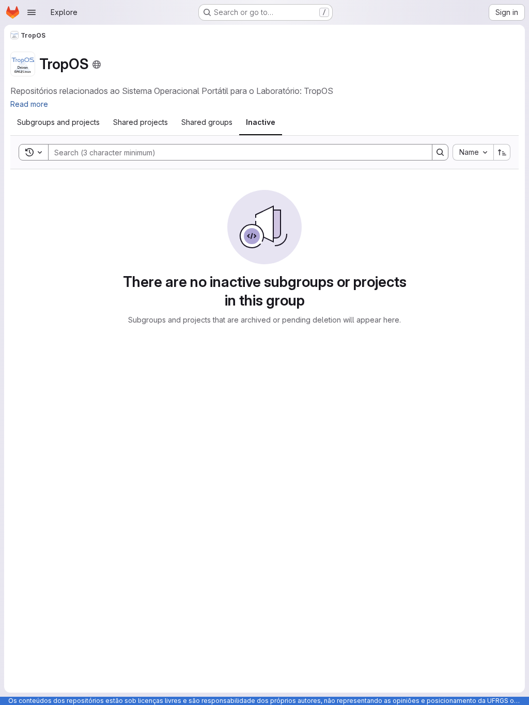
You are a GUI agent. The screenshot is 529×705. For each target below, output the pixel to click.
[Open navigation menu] (31, 12)
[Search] (440, 152)
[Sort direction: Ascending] (502, 152)
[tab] (58, 122)
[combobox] (473, 152)
